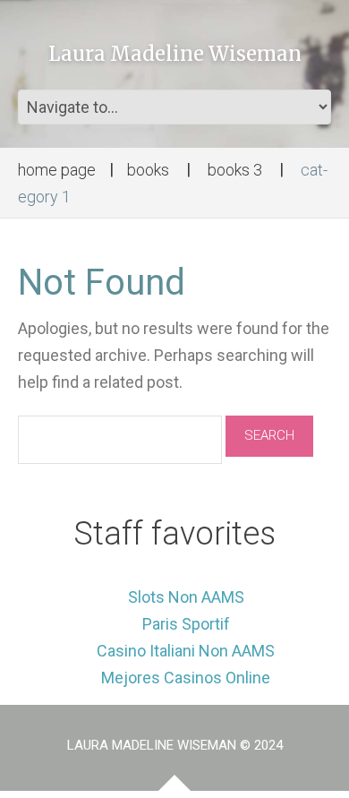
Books (148, 169)
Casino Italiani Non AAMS (186, 650)
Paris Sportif (186, 623)
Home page (57, 169)
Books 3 (235, 169)
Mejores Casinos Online (185, 677)
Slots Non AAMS (186, 597)
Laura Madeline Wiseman (175, 53)
